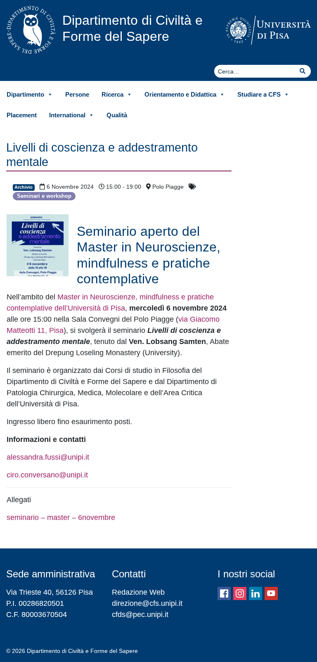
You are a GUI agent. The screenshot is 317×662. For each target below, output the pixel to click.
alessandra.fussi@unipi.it (48, 457)
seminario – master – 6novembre (61, 517)
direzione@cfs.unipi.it (147, 603)
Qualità (116, 115)
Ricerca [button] (112, 94)
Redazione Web (138, 592)
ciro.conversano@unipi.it (47, 475)
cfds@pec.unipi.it (140, 614)
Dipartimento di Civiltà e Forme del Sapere (132, 28)
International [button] (67, 115)
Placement (22, 115)
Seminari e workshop (44, 196)
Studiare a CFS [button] (259, 94)
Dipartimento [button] (25, 94)
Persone (77, 94)
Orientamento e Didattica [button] (180, 94)
